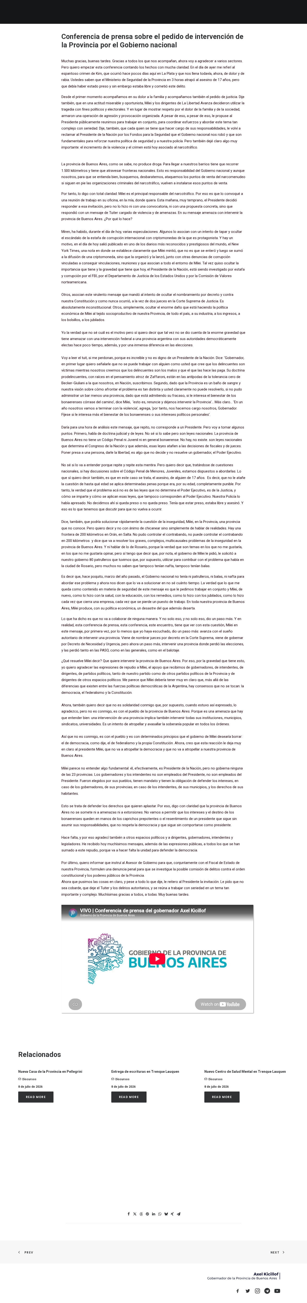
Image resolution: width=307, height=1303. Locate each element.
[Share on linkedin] (153, 1214)
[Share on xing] (172, 1214)
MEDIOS (217, 12)
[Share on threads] (141, 1214)
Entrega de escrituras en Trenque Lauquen (145, 1071)
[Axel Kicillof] (72, 11)
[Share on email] (178, 1214)
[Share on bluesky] (166, 1214)
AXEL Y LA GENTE (192, 12)
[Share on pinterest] (147, 1214)
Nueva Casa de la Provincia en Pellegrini (50, 1071)
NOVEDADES (164, 12)
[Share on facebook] (128, 1214)
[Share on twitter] (135, 1214)
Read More (36, 1097)
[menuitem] (143, 12)
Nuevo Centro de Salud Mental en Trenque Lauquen (245, 1071)
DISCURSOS (238, 12)
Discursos (29, 1079)
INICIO (143, 12)
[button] (259, 12)
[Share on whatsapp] (160, 1214)
